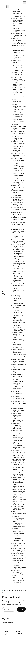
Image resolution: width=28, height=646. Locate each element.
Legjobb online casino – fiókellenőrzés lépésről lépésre (18, 256)
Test (13, 511)
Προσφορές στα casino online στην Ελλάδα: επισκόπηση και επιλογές (19, 555)
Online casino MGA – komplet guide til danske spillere (18, 361)
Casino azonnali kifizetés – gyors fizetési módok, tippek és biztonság (19, 45)
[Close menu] (7, 6)
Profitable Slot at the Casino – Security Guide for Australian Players (18, 410)
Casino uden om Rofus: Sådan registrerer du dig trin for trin (18, 155)
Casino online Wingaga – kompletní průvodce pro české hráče (19, 128)
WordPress (23, 643)
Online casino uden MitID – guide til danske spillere (19, 366)
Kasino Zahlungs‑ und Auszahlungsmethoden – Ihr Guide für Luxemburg (19, 241)
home (13, 227)
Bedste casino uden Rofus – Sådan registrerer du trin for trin (18, 15)
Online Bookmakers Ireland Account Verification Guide (17, 346)
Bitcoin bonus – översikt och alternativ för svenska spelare (19, 35)
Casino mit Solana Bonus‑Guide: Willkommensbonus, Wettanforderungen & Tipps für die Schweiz (18, 64)
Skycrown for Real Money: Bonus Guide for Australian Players (18, 452)
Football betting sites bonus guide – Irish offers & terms (19, 209)
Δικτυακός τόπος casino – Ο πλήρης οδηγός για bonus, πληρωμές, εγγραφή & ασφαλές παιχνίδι (18, 538)
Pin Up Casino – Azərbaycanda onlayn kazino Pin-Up (18, 381)
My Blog (6, 618)
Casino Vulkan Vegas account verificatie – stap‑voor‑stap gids (18, 175)
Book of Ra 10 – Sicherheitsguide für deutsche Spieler (17, 40)
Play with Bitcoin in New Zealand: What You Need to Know (19, 403)
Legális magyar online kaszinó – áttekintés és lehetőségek (18, 246)
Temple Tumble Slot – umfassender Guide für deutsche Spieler (18, 508)
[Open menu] (24, 2)
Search (21, 609)
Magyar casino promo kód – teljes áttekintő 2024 (18, 292)
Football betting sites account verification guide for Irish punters (18, 204)
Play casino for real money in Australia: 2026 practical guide (18, 398)
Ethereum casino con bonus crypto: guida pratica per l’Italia (18, 199)
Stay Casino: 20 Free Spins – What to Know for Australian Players (19, 499)
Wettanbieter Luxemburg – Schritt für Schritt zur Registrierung (18, 519)
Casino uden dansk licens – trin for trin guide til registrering (18, 143)
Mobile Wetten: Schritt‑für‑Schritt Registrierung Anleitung (18, 327)
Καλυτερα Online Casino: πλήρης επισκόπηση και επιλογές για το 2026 (19, 550)
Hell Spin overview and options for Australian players (18, 224)
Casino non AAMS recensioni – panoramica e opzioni (18, 102)
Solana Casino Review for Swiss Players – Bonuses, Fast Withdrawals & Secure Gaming (18, 466)
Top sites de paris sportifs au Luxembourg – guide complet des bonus (19, 514)
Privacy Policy (16, 406)
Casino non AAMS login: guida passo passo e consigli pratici (18, 97)
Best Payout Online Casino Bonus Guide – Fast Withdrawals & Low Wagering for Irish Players (18, 22)
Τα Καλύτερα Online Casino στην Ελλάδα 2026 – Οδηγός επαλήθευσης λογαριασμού (17, 562)
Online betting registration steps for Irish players (18, 335)
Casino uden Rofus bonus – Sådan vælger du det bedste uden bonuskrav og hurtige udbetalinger (18, 162)
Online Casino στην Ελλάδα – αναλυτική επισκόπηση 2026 (17, 376)
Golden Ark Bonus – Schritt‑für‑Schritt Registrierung (17, 214)
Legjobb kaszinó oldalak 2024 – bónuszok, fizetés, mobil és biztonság (19, 251)
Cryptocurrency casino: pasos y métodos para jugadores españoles (18, 187)
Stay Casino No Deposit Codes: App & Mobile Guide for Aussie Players (18, 487)
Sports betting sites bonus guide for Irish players (17, 482)
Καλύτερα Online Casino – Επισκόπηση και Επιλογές (18, 545)
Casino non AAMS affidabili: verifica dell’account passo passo (19, 86)
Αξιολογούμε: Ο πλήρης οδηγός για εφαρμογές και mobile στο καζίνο (18, 531)
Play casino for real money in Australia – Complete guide (17, 393)
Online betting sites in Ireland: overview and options (18, 341)
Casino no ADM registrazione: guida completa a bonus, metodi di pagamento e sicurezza (18, 72)
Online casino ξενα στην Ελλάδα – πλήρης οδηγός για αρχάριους (18, 371)
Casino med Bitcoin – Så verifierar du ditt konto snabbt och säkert (18, 50)
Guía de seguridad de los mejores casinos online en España (19, 219)
